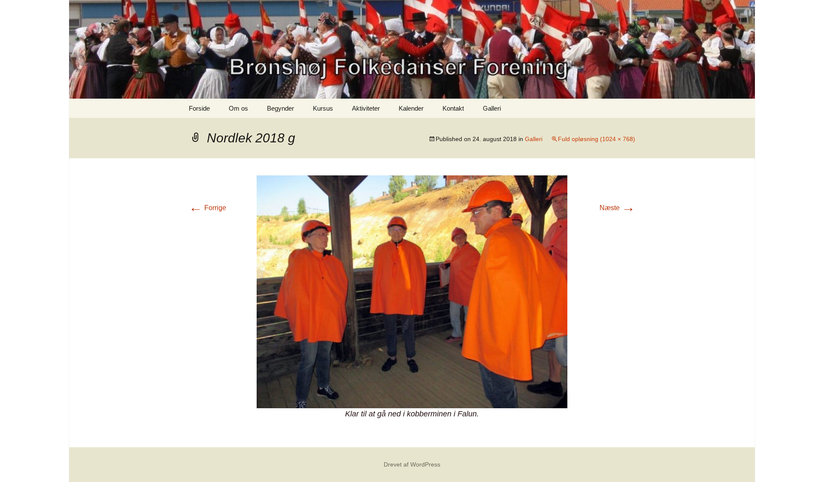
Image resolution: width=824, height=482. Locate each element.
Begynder (280, 108)
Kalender (411, 108)
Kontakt (453, 108)
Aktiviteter (366, 108)
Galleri (492, 108)
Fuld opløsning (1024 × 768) (596, 139)
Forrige (207, 207)
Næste (617, 207)
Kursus (323, 108)
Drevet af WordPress (412, 464)
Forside (199, 108)
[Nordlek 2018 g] (412, 291)
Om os (238, 108)
